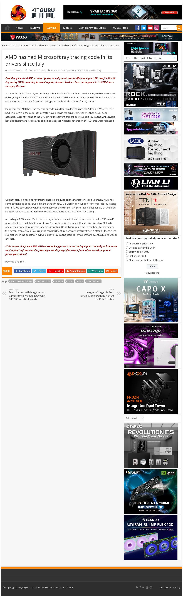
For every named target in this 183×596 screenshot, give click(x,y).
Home (7, 27)
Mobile (67, 28)
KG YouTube (120, 28)
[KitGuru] (32, 12)
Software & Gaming (91, 70)
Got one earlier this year (141, 247)
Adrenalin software (21, 281)
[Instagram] (156, 27)
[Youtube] (150, 27)
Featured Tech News (37, 45)
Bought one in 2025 (138, 251)
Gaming (51, 28)
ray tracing (110, 203)
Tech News (17, 45)
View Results (152, 272)
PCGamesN (28, 93)
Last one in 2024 (137, 255)
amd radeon (43, 281)
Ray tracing (93, 281)
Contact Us (165, 587)
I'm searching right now (140, 243)
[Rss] (137, 587)
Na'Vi (70, 281)
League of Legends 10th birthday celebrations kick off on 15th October (97, 294)
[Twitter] (143, 27)
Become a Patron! (14, 261)
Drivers (59, 281)
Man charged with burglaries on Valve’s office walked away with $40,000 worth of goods (27, 294)
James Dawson (15, 70)
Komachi (59, 219)
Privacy (176, 587)
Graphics (76, 70)
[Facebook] (137, 27)
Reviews (34, 28)
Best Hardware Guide (92, 28)
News (19, 28)
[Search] (179, 28)
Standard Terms (64, 587)
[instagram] (150, 587)
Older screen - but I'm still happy (145, 260)
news (80, 281)
